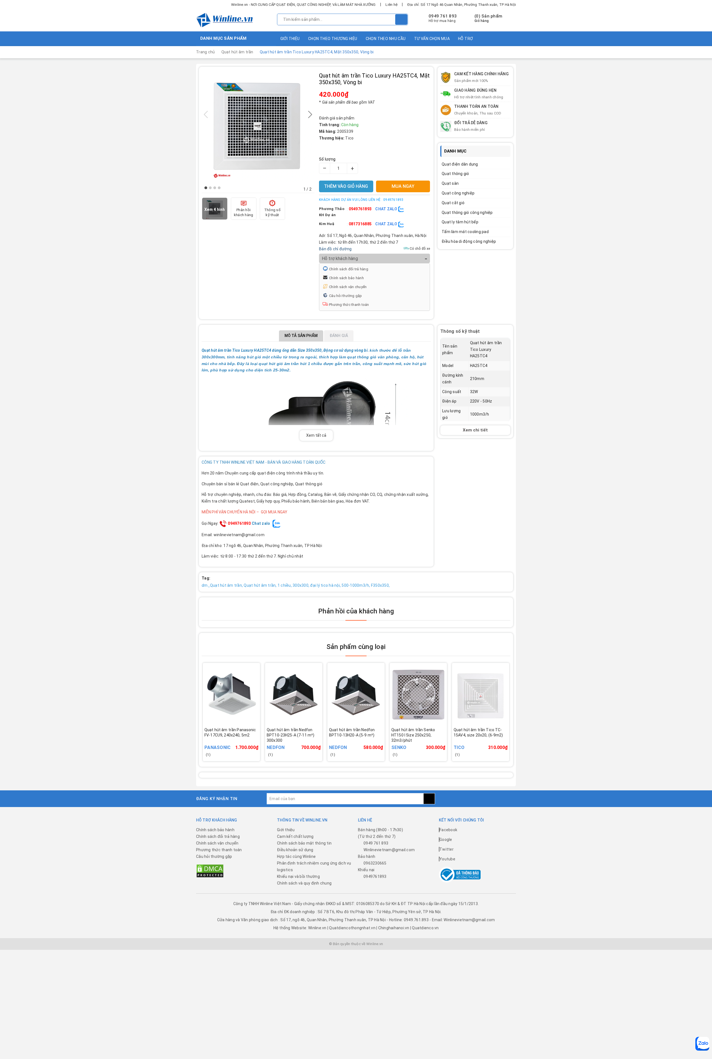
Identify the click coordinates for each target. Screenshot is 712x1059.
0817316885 (360, 224)
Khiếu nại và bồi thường (298, 876)
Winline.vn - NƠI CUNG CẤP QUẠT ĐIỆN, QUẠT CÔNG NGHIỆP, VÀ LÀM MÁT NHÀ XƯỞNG (303, 5)
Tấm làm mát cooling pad (465, 231)
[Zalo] (702, 1044)
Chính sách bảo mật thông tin (304, 843)
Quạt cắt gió (453, 203)
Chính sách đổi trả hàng (348, 269)
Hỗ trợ (465, 38)
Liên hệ (391, 5)
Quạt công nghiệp (458, 193)
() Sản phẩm (488, 18)
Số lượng (327, 159)
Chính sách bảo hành (346, 278)
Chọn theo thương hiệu (332, 38)
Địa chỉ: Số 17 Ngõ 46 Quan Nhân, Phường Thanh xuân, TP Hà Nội (461, 5)
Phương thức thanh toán (349, 305)
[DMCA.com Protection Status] (210, 870)
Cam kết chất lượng (295, 836)
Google (445, 839)
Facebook (448, 830)
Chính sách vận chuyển (348, 287)
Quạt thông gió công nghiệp (467, 212)
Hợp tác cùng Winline (296, 856)
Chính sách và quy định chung (304, 883)
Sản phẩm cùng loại (356, 647)
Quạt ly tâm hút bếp (460, 222)
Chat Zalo (386, 209)
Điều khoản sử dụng (295, 850)
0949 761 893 (443, 16)
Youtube (447, 859)
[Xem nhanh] (258, 740)
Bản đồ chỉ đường (335, 249)
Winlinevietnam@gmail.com (389, 850)
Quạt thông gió (455, 173)
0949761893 (360, 209)
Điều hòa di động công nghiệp (469, 241)
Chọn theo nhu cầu (386, 38)
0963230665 (375, 863)
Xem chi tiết (475, 430)
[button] (205, 187)
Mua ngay (239, 743)
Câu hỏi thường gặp (345, 296)
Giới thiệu (290, 38)
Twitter (446, 849)
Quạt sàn (450, 183)
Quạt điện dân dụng (460, 164)
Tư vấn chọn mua (432, 38)
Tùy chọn (301, 743)
